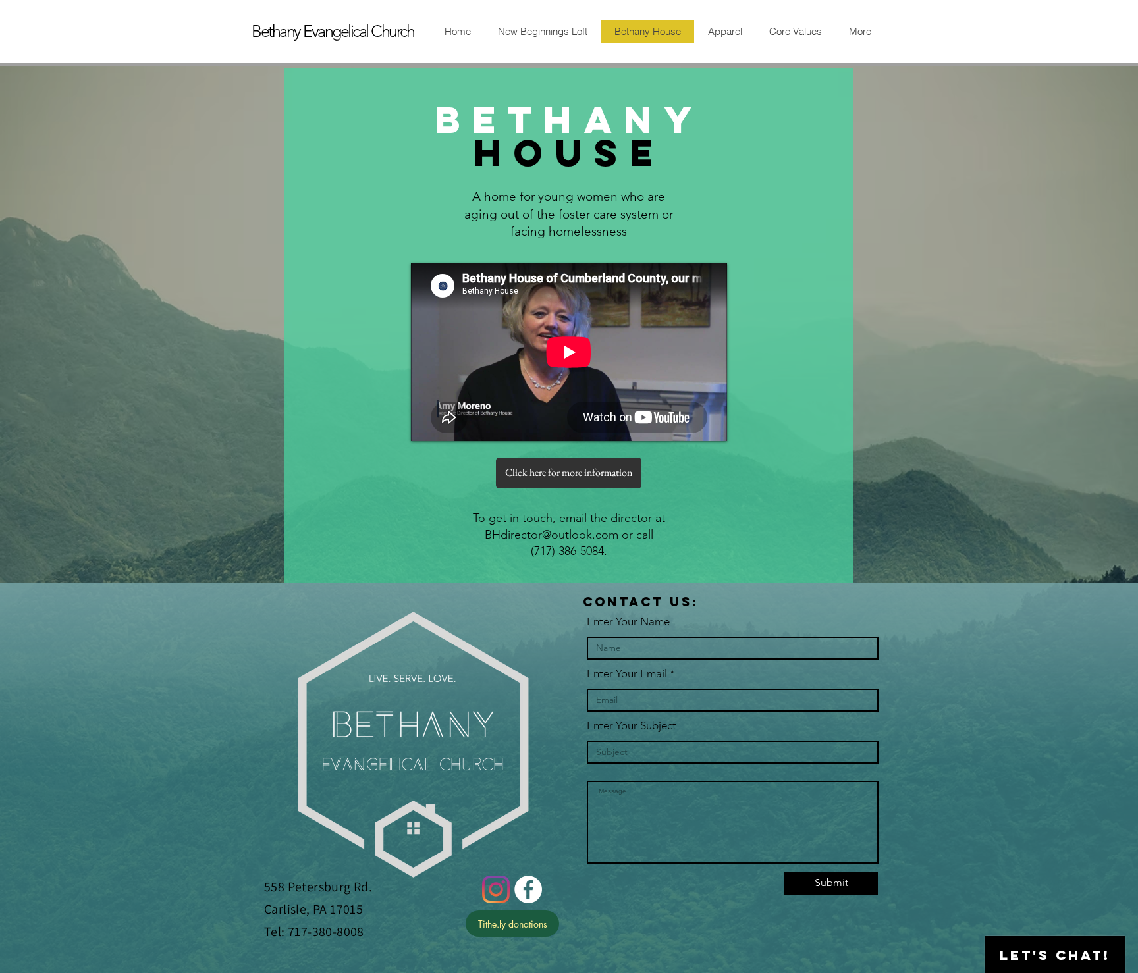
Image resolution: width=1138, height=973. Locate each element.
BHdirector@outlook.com (551, 534)
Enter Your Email (627, 673)
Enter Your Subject (631, 725)
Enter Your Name (628, 621)
